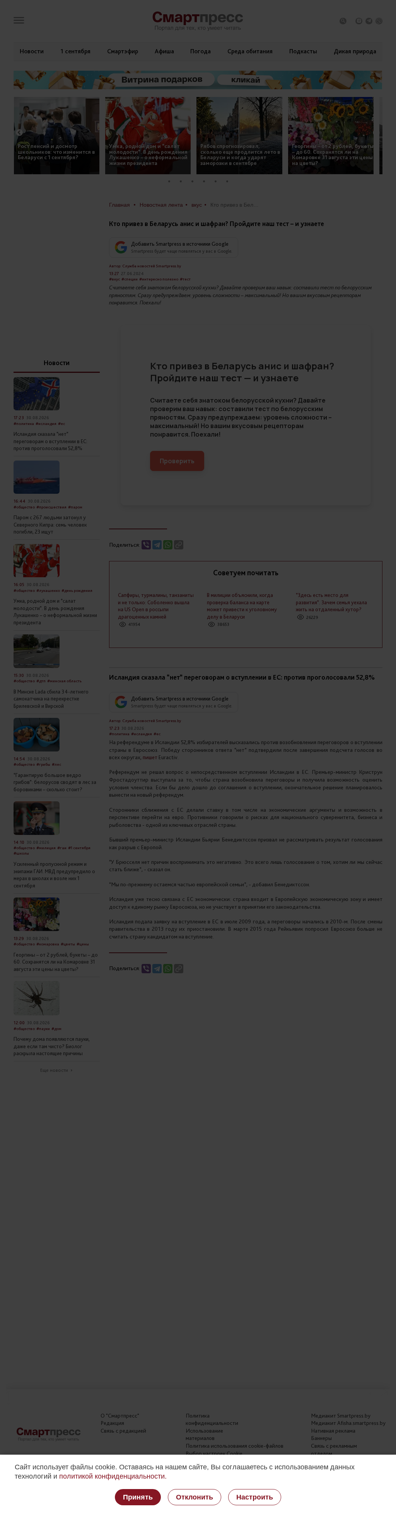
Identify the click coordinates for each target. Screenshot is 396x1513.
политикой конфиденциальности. (113, 1476)
